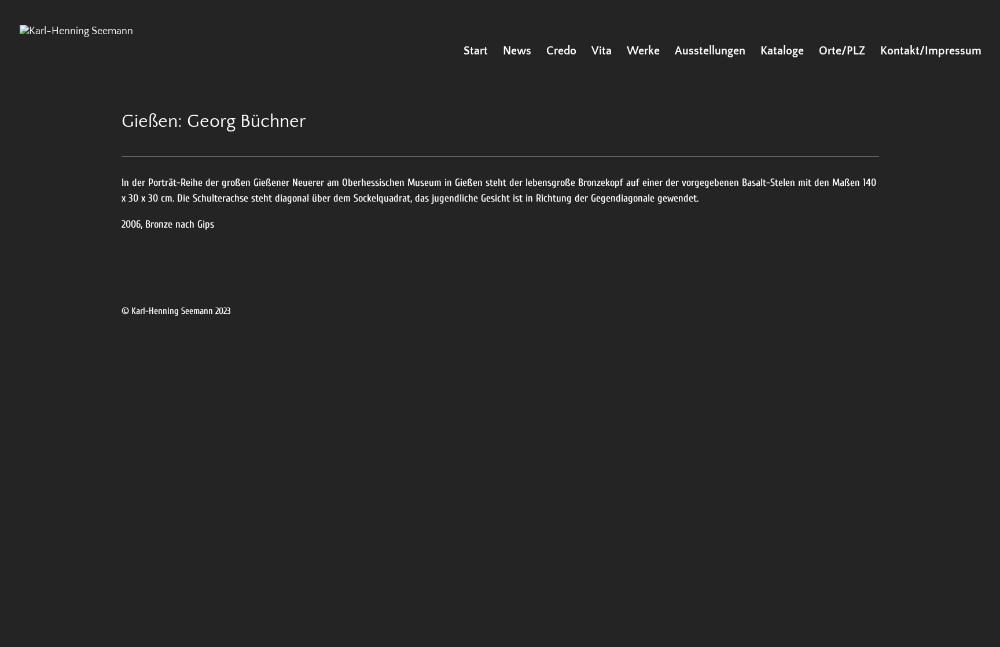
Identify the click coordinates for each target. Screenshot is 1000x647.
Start (476, 52)
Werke (643, 52)
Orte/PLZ (842, 52)
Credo (561, 52)
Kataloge (782, 52)
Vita (601, 52)
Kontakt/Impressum (930, 52)
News (517, 52)
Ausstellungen (710, 52)
